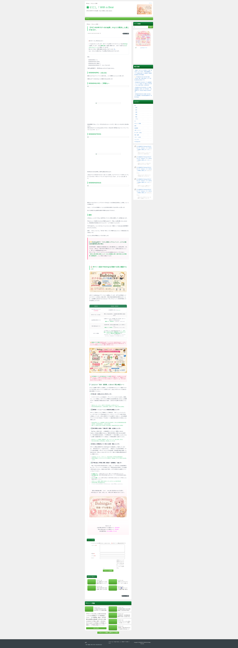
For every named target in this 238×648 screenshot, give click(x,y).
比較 (136, 112)
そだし (148, 149)
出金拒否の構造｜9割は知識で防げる (98, 482)
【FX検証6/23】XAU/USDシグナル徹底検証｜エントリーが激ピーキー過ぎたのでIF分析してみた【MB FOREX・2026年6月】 (143, 84)
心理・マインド (137, 130)
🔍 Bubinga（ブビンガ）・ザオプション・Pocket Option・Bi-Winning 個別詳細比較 (107, 456)
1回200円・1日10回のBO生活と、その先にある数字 (101, 423)
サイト (92, 557)
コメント (94, 545)
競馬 (135, 125)
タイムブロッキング (99, 644)
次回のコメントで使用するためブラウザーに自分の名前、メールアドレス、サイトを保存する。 (120, 564)
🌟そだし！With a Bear (100, 7)
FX (135, 121)
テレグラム (100, 344)
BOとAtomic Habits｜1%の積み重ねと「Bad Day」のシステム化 (103, 440)
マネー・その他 (137, 137)
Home (88, 3)
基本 (136, 109)
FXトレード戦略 (94, 3)
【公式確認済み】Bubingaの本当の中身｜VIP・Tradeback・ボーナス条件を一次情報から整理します (144, 148)
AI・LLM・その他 (137, 132)
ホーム (87, 18)
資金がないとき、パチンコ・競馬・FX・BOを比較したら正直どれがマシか (105, 405)
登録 (136, 114)
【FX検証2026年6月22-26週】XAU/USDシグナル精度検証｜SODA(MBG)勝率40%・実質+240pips (143, 95)
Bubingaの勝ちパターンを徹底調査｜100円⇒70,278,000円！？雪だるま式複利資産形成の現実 (109, 422)
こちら (119, 309)
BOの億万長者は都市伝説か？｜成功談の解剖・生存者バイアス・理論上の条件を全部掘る (108, 406)
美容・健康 (136, 134)
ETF (94, 644)
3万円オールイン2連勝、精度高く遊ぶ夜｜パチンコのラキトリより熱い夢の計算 (106, 481)
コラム (136, 118)
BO (135, 105)
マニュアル (136, 139)
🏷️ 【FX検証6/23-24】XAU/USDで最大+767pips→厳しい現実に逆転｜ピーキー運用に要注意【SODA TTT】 (142, 78)
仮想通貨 (136, 128)
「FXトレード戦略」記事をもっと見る (108, 632)
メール (93, 555)
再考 (136, 107)
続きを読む (96, 628)
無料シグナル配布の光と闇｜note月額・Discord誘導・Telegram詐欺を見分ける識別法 (107, 425)
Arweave (89, 644)
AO (86, 644)
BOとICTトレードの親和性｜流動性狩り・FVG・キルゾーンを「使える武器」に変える (107, 439)
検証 (136, 116)
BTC (92, 644)
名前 (92, 553)
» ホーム (150, 3)
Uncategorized (137, 141)
